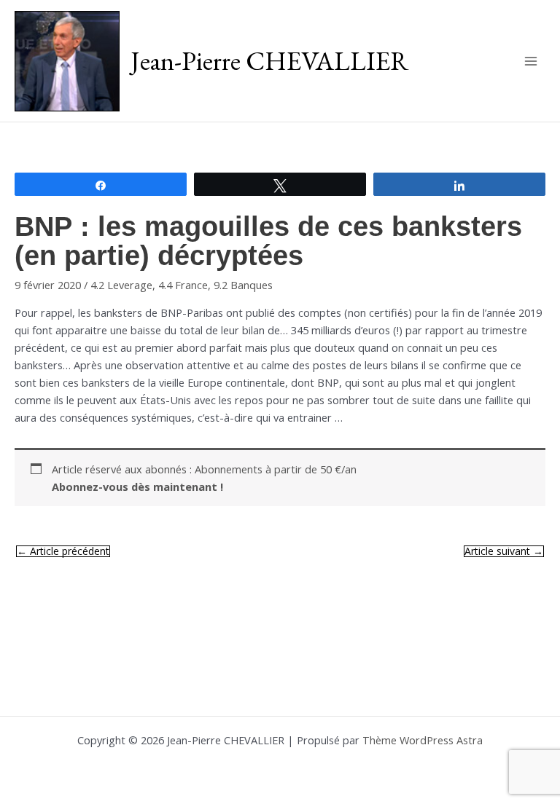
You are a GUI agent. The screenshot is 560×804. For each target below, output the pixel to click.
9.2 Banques (243, 284)
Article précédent (63, 551)
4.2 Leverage (121, 284)
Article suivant (503, 551)
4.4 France (183, 284)
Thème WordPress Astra (422, 740)
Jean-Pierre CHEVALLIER (270, 60)
